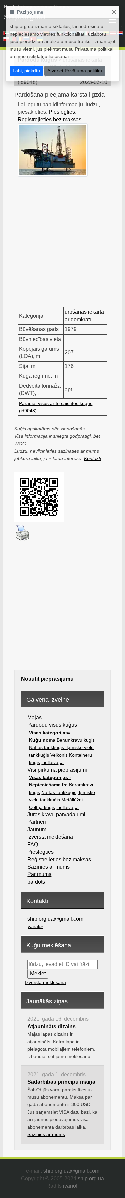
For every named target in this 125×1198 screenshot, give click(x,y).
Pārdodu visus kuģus (52, 725)
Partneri (36, 822)
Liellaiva (49, 762)
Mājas (34, 717)
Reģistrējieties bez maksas (49, 119)
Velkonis (59, 755)
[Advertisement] (62, 239)
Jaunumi (37, 829)
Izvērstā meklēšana (50, 837)
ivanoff (71, 1186)
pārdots (36, 882)
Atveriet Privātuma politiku (74, 70)
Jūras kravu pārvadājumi (56, 814)
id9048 (27, 82)
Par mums (39, 874)
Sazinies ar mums (48, 867)
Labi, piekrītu (26, 70)
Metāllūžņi (72, 799)
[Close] (113, 12)
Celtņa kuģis (42, 807)
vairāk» (35, 926)
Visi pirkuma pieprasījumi (57, 770)
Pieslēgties (62, 112)
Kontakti (92, 458)
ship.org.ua (91, 1178)
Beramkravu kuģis (76, 740)
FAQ (32, 844)
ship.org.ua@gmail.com (55, 919)
